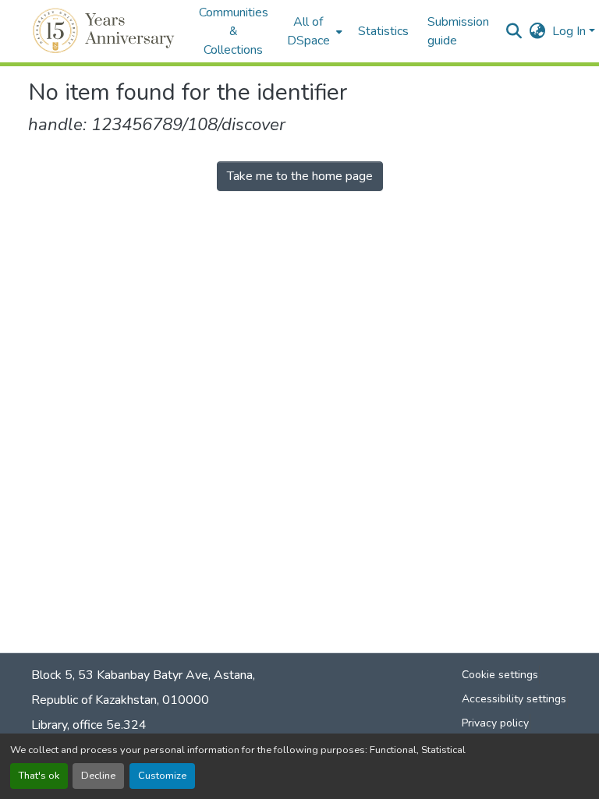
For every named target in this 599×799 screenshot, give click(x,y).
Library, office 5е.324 (89, 725)
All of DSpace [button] (308, 31)
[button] (105, 31)
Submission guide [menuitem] (458, 31)
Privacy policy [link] (495, 723)
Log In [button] (570, 31)
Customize (162, 776)
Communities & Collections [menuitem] (233, 31)
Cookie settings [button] (500, 674)
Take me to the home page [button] (300, 176)
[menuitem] (313, 31)
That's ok (39, 776)
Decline (98, 776)
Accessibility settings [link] (514, 698)
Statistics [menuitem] (383, 31)
